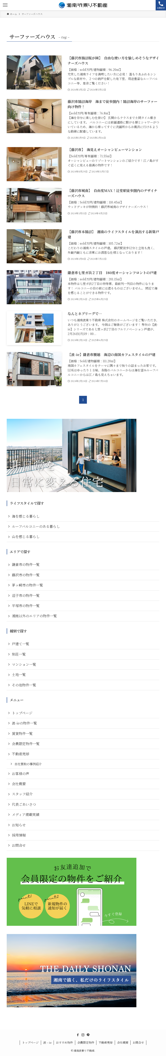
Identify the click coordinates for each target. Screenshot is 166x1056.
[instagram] (83, 1035)
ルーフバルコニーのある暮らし (36, 526)
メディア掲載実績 (25, 814)
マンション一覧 (24, 664)
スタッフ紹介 (22, 793)
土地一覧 (19, 674)
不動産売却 (20, 753)
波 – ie (47, 1042)
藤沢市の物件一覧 (26, 574)
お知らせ (19, 824)
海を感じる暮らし (26, 516)
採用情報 (19, 835)
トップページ (22, 712)
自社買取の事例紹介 (28, 764)
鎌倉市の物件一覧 (26, 564)
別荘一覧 (19, 654)
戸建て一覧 (20, 643)
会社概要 (19, 783)
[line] (88, 1035)
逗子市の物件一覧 (26, 595)
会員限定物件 (85, 1042)
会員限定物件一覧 (26, 743)
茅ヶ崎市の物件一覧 (27, 585)
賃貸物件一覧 (22, 733)
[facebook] (78, 1035)
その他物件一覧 (24, 684)
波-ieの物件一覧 (24, 723)
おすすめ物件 (64, 1042)
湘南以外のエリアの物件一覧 (34, 615)
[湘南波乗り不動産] (83, 5)
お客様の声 (20, 773)
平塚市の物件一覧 (26, 605)
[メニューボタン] (5, 5)
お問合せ (19, 845)
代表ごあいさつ (24, 804)
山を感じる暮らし (26, 536)
